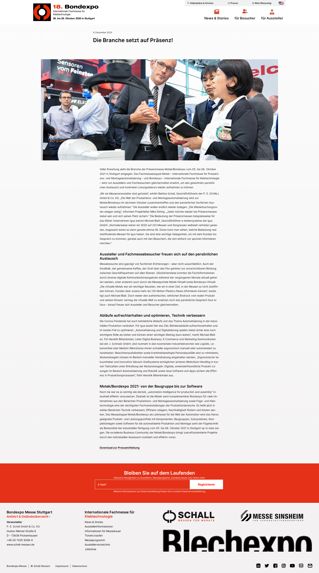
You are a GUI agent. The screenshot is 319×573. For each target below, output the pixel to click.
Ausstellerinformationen (99, 526)
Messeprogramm (95, 540)
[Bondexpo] (65, 12)
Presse (234, 3)
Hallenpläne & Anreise (201, 3)
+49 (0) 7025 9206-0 (20, 540)
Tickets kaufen (94, 535)
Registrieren (206, 484)
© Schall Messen (40, 566)
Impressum (61, 566)
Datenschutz (79, 566)
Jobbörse (90, 549)
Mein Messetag (263, 3)
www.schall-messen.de (20, 544)
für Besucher (245, 18)
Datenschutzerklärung (193, 491)
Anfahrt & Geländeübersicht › (28, 516)
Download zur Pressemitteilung (120, 447)
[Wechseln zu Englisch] (281, 3)
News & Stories (216, 18)
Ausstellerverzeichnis (97, 544)
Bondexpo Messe (17, 566)
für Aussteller (272, 18)
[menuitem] (200, 3)
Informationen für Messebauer (103, 531)
